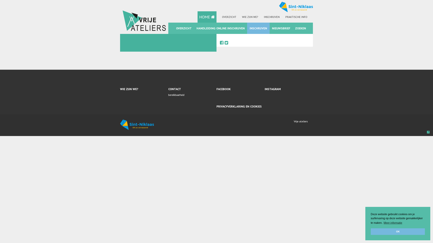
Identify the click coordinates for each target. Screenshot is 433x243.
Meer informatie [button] (393, 222)
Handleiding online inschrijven (221, 28)
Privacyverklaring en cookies (239, 106)
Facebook (223, 89)
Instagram (273, 89)
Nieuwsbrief (281, 28)
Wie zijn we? (250, 17)
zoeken (300, 28)
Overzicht (229, 17)
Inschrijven (272, 17)
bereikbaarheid (176, 95)
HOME (205, 17)
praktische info (296, 17)
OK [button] (398, 231)
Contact (174, 89)
